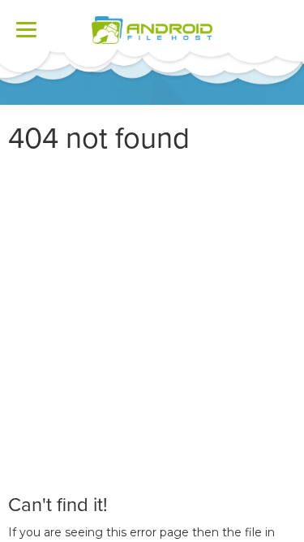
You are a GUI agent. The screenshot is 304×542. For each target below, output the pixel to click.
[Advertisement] (152, 324)
